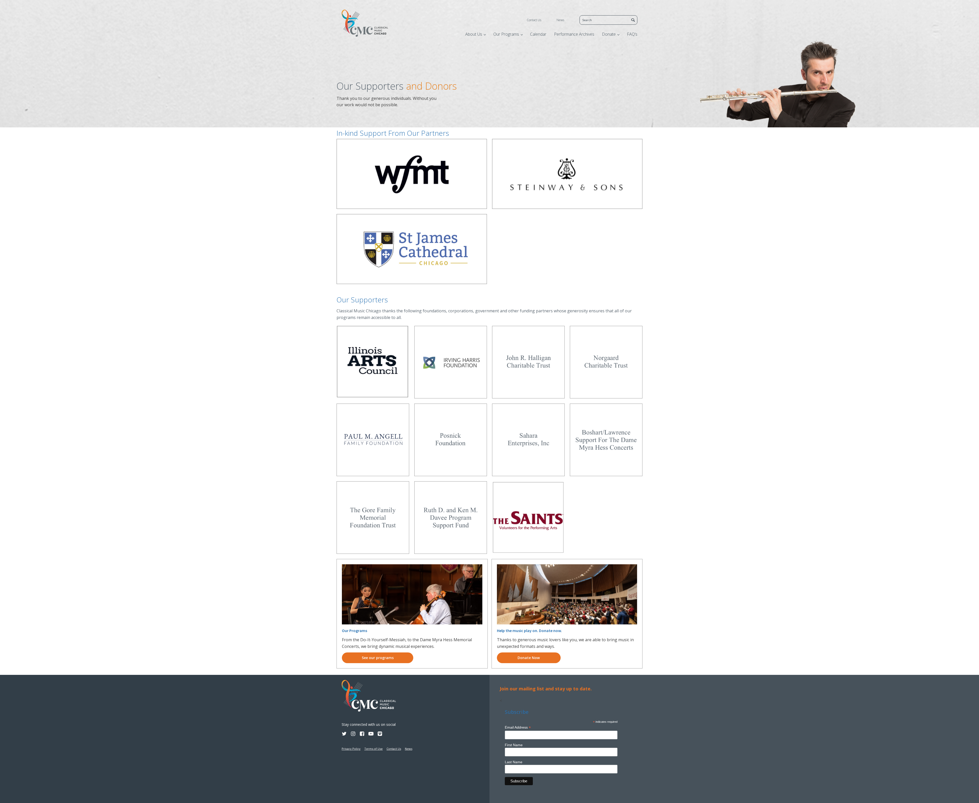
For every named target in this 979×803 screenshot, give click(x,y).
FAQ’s (632, 34)
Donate (609, 34)
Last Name (513, 762)
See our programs (378, 657)
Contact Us (534, 20)
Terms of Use (373, 749)
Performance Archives (574, 34)
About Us (473, 34)
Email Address (518, 727)
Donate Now (529, 657)
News (560, 20)
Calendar (538, 34)
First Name (514, 745)
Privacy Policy (351, 749)
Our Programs (506, 34)
